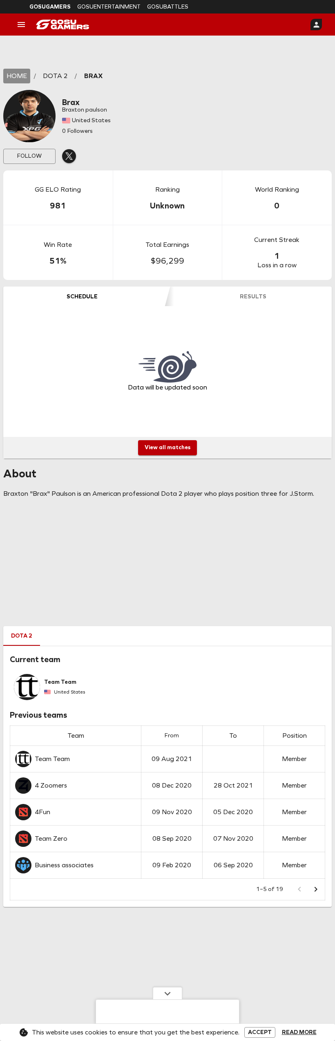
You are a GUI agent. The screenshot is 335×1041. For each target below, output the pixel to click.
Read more (299, 1032)
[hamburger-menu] (21, 24)
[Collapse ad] (167, 993)
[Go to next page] (316, 889)
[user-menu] (316, 24)
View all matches (167, 447)
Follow (29, 155)
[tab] (82, 296)
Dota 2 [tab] (21, 635)
